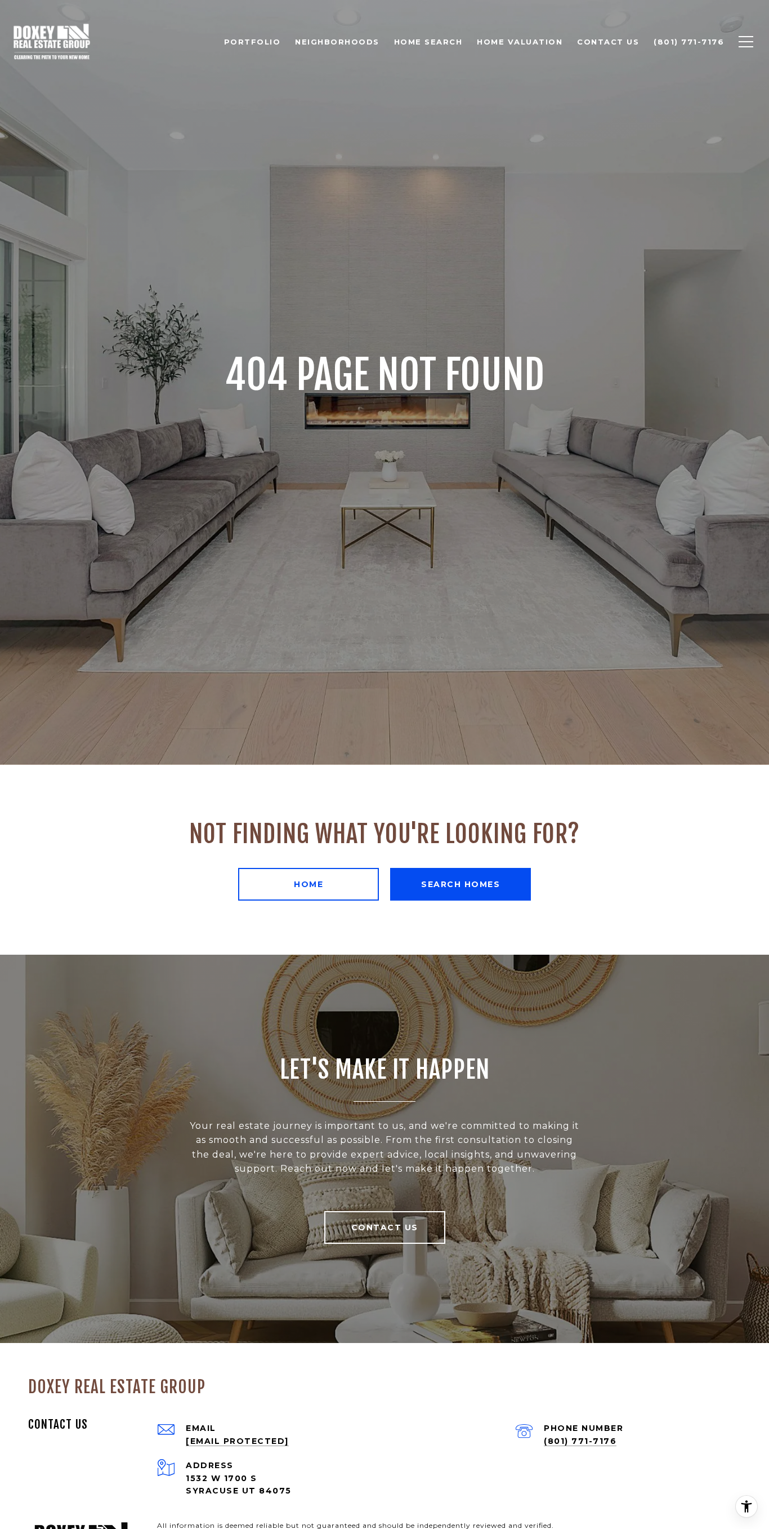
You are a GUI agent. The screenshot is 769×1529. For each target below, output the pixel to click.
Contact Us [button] (384, 1227)
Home (308, 884)
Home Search (428, 41)
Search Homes (460, 884)
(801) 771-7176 (580, 1441)
